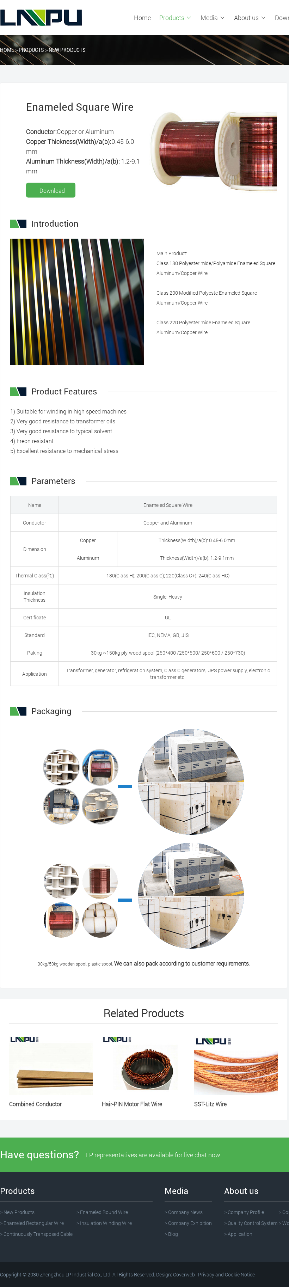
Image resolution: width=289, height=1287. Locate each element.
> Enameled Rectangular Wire (32, 1223)
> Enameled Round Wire (102, 1212)
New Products (67, 50)
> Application (238, 1234)
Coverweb (184, 1274)
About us (247, 17)
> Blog (171, 1234)
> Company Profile (244, 1212)
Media (210, 17)
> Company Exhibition (188, 1223)
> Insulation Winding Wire (104, 1223)
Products (172, 17)
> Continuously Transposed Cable (36, 1234)
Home (142, 17)
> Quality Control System (250, 1223)
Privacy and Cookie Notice (226, 1274)
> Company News (184, 1212)
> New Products (17, 1212)
